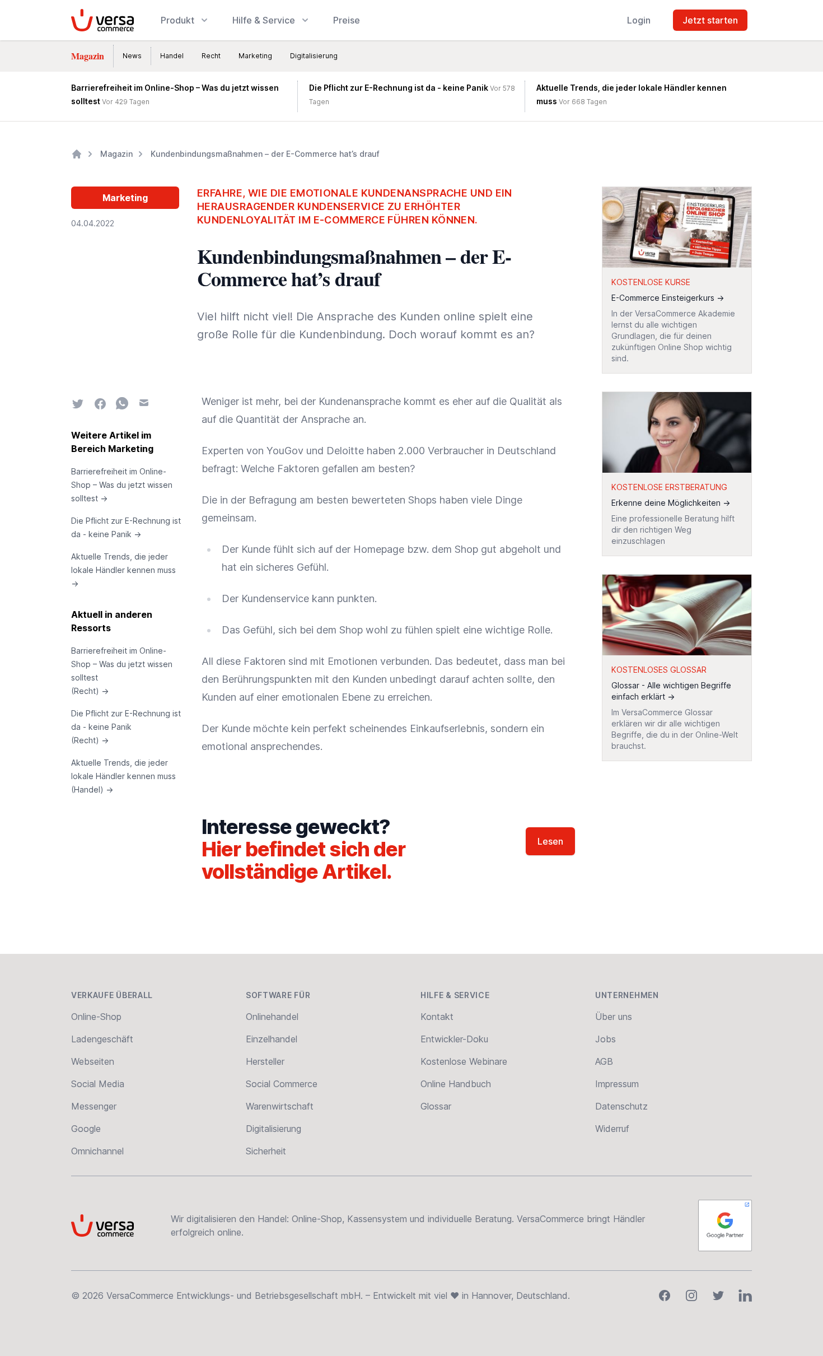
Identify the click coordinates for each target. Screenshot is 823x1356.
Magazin (87, 55)
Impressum (617, 1083)
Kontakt (436, 1016)
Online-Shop (96, 1016)
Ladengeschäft (102, 1039)
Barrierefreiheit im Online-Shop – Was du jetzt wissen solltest (121, 485)
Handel (172, 56)
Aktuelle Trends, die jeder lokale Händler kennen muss (123, 570)
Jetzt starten (710, 20)
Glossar (435, 1106)
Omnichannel (97, 1151)
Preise (346, 20)
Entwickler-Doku (454, 1039)
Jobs (605, 1039)
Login (639, 20)
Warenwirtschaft (280, 1106)
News (132, 56)
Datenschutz (621, 1106)
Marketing (255, 56)
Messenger (93, 1106)
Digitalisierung (314, 56)
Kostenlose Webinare (463, 1061)
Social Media (97, 1083)
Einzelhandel (271, 1039)
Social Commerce (281, 1083)
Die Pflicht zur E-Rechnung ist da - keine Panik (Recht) (126, 727)
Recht (211, 56)
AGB (604, 1061)
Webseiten (92, 1061)
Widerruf (612, 1128)
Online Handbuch (455, 1083)
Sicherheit (266, 1151)
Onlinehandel (272, 1016)
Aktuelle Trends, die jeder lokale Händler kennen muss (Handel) (123, 776)
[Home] (76, 154)
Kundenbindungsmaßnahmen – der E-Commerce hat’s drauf (265, 154)
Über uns (613, 1016)
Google (86, 1128)
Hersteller (265, 1061)
